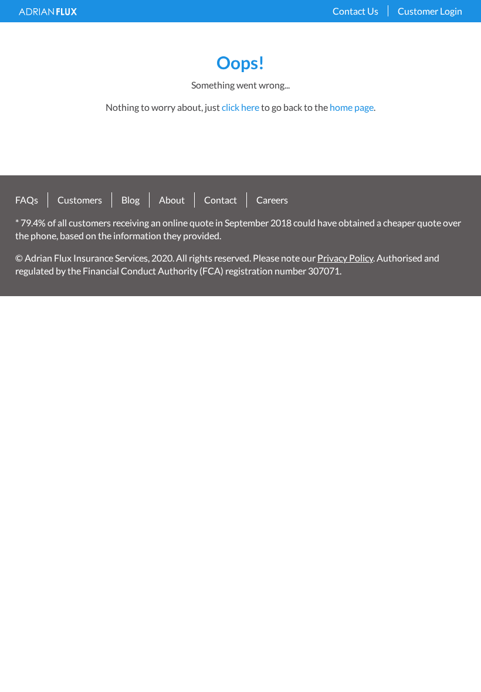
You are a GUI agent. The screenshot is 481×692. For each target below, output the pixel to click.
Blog (130, 200)
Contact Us (355, 10)
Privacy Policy (345, 257)
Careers (272, 200)
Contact (220, 200)
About (172, 200)
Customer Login (430, 10)
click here (240, 107)
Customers (79, 200)
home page (352, 107)
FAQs (26, 200)
